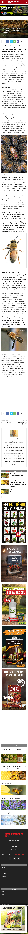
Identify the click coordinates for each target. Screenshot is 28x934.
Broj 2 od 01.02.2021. (21, 28)
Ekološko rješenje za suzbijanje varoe (10, 798)
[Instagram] (14, 858)
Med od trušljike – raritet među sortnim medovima (11, 750)
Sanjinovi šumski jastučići (22, 423)
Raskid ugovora (5, 901)
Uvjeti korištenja (5, 898)
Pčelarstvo (13, 18)
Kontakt (3, 867)
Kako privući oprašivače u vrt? (8, 783)
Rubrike (8, 18)
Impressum (4, 870)
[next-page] (5, 497)
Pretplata (3, 894)
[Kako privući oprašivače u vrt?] (5, 491)
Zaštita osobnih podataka (7, 879)
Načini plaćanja (5, 904)
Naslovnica (3, 18)
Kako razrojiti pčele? (6, 813)
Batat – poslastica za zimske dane (6, 423)
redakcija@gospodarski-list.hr (18, 854)
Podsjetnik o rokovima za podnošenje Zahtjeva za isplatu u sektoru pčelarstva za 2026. (13, 767)
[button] (26, 2)
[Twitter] (11, 41)
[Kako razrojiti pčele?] (13, 820)
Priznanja (3, 876)
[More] (21, 41)
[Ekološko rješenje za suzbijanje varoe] (13, 805)
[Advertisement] (14, 393)
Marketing (4, 873)
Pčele (3, 46)
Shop (2, 891)
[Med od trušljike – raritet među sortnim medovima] (5, 475)
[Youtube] (18, 858)
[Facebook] (7, 41)
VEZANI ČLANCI (9, 471)
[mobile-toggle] (2, 2)
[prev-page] (2, 497)
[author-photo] (14, 436)
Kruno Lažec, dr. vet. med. (10, 34)
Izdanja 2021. (13, 28)
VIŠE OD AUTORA (18, 471)
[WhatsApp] (14, 41)
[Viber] (18, 41)
